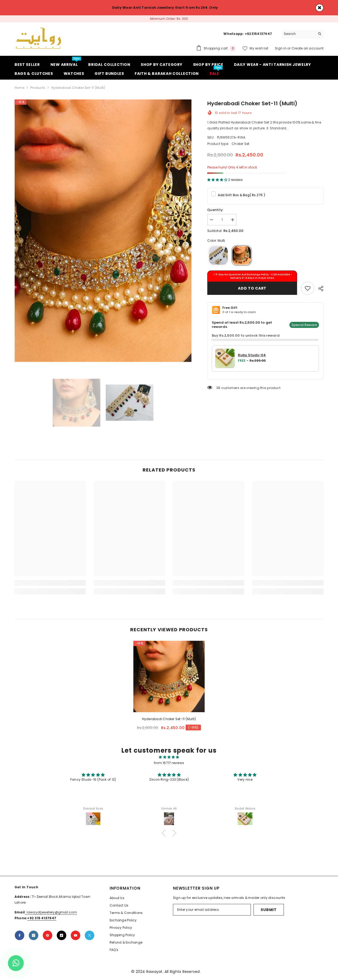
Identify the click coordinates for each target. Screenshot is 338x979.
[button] (165, 835)
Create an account (307, 51)
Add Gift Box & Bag (241, 197)
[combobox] (298, 36)
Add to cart (252, 291)
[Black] (218, 258)
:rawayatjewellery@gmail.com (51, 915)
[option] (169, 20)
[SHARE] (318, 291)
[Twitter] (89, 938)
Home (19, 90)
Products (37, 90)
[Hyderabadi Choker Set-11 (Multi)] (169, 679)
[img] (169, 760)
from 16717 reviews (169, 765)
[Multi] (242, 258)
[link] (307, 291)
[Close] (319, 8)
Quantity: (215, 212)
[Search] (302, 37)
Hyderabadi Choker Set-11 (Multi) (169, 721)
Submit (268, 912)
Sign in (281, 51)
